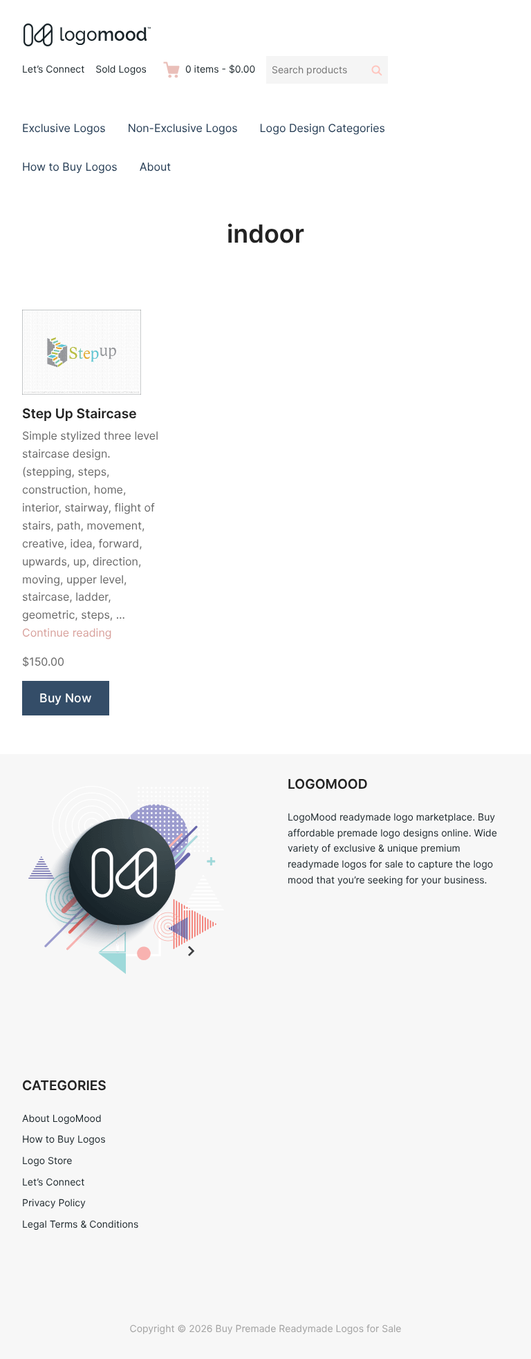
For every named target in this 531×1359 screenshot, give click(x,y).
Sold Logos (121, 69)
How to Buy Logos (70, 167)
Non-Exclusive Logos (183, 128)
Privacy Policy (54, 1203)
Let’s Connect (53, 69)
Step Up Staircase (79, 414)
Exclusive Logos (64, 128)
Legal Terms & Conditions (80, 1224)
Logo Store (47, 1161)
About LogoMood (62, 1119)
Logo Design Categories (322, 128)
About (155, 167)
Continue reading (67, 632)
